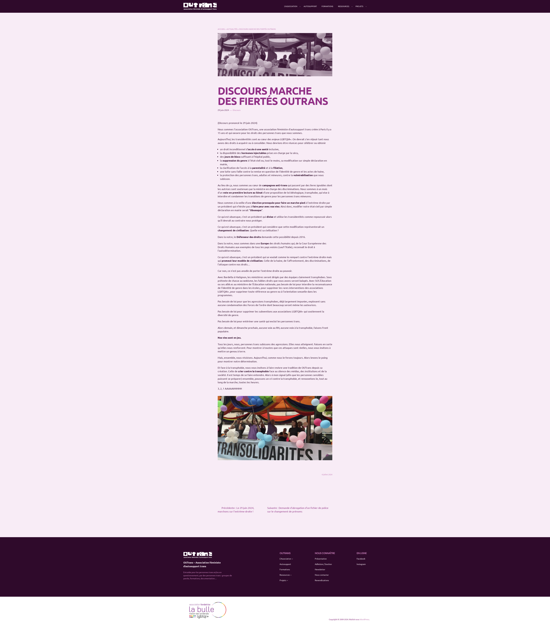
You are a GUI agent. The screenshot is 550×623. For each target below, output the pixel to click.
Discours (236, 110)
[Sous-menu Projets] (366, 6)
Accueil (221, 29)
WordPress (364, 619)
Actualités (232, 29)
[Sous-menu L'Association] (300, 6)
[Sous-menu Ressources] (352, 6)
